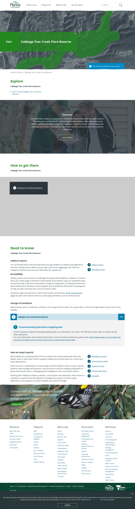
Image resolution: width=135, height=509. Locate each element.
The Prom (61, 476)
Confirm (67, 505)
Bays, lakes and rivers (15, 432)
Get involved (67, 137)
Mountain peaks (15, 439)
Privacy (12, 408)
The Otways (61, 457)
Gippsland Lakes (63, 451)
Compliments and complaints (37, 486)
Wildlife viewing (39, 462)
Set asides (95, 376)
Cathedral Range (63, 445)
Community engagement (85, 435)
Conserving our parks (100, 361)
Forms (107, 456)
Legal (68, 486)
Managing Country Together (111, 460)
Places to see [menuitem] (31, 5)
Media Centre (109, 463)
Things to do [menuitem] (46, 5)
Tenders (84, 468)
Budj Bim (61, 440)
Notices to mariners (111, 466)
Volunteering (85, 474)
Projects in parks (98, 366)
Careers (84, 451)
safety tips (63, 267)
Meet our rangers (87, 462)
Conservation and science (87, 440)
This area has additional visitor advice (106, 66)
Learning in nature (87, 459)
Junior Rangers (38, 450)
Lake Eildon (61, 463)
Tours (35, 459)
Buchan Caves (62, 437)
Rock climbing (38, 456)
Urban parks (14, 448)
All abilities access (98, 270)
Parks (19, 72)
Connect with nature (99, 371)
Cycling (36, 442)
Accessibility (22, 486)
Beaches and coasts (16, 436)
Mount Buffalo (62, 468)
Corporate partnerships (85, 455)
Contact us (108, 437)
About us (108, 431)
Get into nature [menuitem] (77, 5)
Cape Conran (62, 443)
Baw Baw (60, 434)
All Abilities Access (87, 431)
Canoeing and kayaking (38, 438)
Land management (111, 453)
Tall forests (13, 445)
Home (13, 72)
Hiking (36, 445)
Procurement (109, 474)
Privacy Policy (95, 500)
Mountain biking (39, 453)
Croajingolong (62, 448)
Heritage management (109, 449)
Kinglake (60, 460)
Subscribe (17, 404)
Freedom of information (57, 486)
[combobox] (113, 4)
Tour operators (86, 471)
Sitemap (81, 486)
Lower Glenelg (62, 466)
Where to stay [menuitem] (61, 5)
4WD (35, 431)
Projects (108, 477)
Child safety (109, 434)
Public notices (110, 480)
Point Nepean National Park (62, 472)
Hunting (36, 448)
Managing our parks (99, 356)
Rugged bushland (15, 442)
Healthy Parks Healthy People (110, 444)
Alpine (60, 431)
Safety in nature (97, 265)
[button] (120, 4)
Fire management (111, 440)
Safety (83, 465)
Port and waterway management (111, 470)
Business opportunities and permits (87, 446)
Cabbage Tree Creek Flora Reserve (38, 72)
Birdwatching (38, 434)
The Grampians (63, 454)
